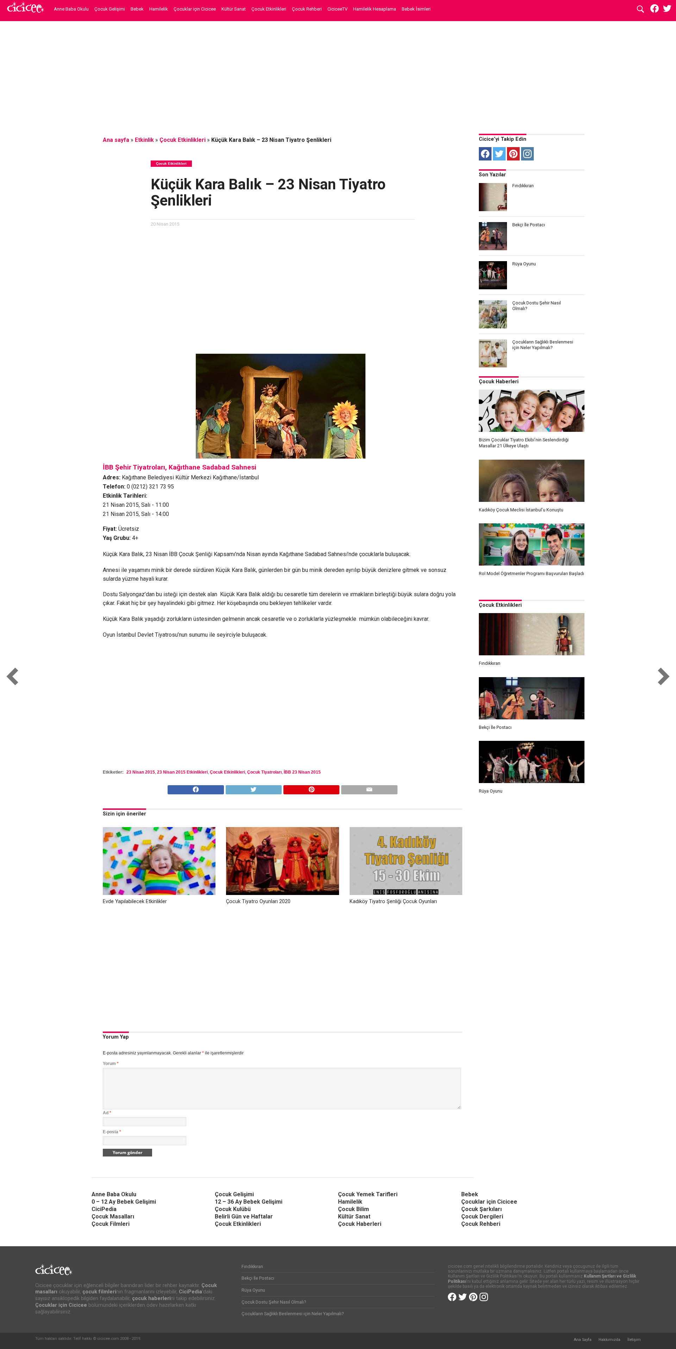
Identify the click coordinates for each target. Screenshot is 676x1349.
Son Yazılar (492, 175)
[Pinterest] (513, 153)
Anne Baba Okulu (71, 9)
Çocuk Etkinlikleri (268, 9)
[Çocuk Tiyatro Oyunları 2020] (282, 893)
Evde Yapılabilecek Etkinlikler (135, 901)
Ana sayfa (116, 140)
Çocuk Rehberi (307, 9)
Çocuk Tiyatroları (264, 772)
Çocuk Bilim (353, 1209)
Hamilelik (158, 9)
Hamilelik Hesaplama (374, 9)
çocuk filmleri (99, 1292)
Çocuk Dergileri (482, 1216)
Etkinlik (144, 140)
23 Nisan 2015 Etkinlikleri (182, 772)
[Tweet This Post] (253, 787)
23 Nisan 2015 (140, 772)
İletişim (634, 1339)
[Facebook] (485, 153)
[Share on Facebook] (196, 787)
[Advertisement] (338, 75)
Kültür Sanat (233, 9)
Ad (107, 1112)
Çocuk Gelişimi (109, 9)
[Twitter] (499, 153)
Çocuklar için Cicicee (195, 9)
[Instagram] (527, 153)
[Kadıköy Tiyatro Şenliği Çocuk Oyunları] (406, 893)
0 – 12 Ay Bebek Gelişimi (124, 1201)
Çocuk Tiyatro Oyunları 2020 (258, 901)
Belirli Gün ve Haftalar (244, 1216)
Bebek (137, 9)
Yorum (111, 1063)
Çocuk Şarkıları (481, 1209)
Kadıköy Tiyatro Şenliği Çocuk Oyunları (393, 901)
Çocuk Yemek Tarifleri (368, 1194)
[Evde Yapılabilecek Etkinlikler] (159, 893)
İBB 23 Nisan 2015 (302, 772)
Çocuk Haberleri (499, 382)
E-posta (112, 1131)
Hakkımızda (609, 1339)
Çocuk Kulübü (233, 1209)
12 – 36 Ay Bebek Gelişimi (248, 1201)
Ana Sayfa (583, 1339)
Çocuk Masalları (113, 1216)
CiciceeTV (337, 9)
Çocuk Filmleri (111, 1224)
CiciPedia (104, 1209)
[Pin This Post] (311, 787)
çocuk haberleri (151, 1298)
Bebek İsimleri (416, 9)
